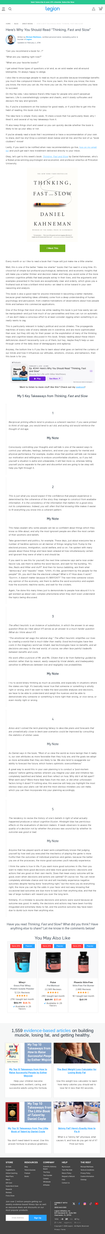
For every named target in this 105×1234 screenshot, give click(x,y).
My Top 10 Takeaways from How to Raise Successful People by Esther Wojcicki (28, 1072)
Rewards (9, 1189)
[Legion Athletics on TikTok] (90, 1204)
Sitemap (83, 1180)
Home (8, 24)
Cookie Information (87, 1176)
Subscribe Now (68, 2)
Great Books (27, 24)
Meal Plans (10, 1176)
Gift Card (9, 1183)
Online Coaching (11, 1173)
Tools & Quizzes (29, 1170)
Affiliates (46, 1185)
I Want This (52, 248)
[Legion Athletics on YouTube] (96, 1204)
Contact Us (66, 1183)
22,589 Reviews (53, 989)
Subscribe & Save (12, 1186)
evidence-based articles (47, 1030)
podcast (80, 387)
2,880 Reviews (83, 989)
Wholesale (47, 1182)
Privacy (57, 1229)
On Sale (8, 1167)
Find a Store (10, 1196)
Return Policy (66, 1173)
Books (26, 1176)
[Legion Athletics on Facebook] (79, 1204)
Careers (46, 1179)
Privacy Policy (85, 1173)
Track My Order (67, 1170)
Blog (16, 24)
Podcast (27, 1173)
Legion (52, 9)
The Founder (47, 1175)
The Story (46, 1172)
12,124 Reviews (22, 992)
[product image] (22, 962)
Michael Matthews (33, 37)
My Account (66, 1167)
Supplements (10, 1170)
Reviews (9, 1192)
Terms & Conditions (87, 1170)
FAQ (63, 1180)
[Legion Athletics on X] (74, 1204)
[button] (15, 2)
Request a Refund (68, 1176)
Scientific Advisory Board (49, 1168)
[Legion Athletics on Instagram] (84, 1204)
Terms (63, 1229)
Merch (8, 1180)
